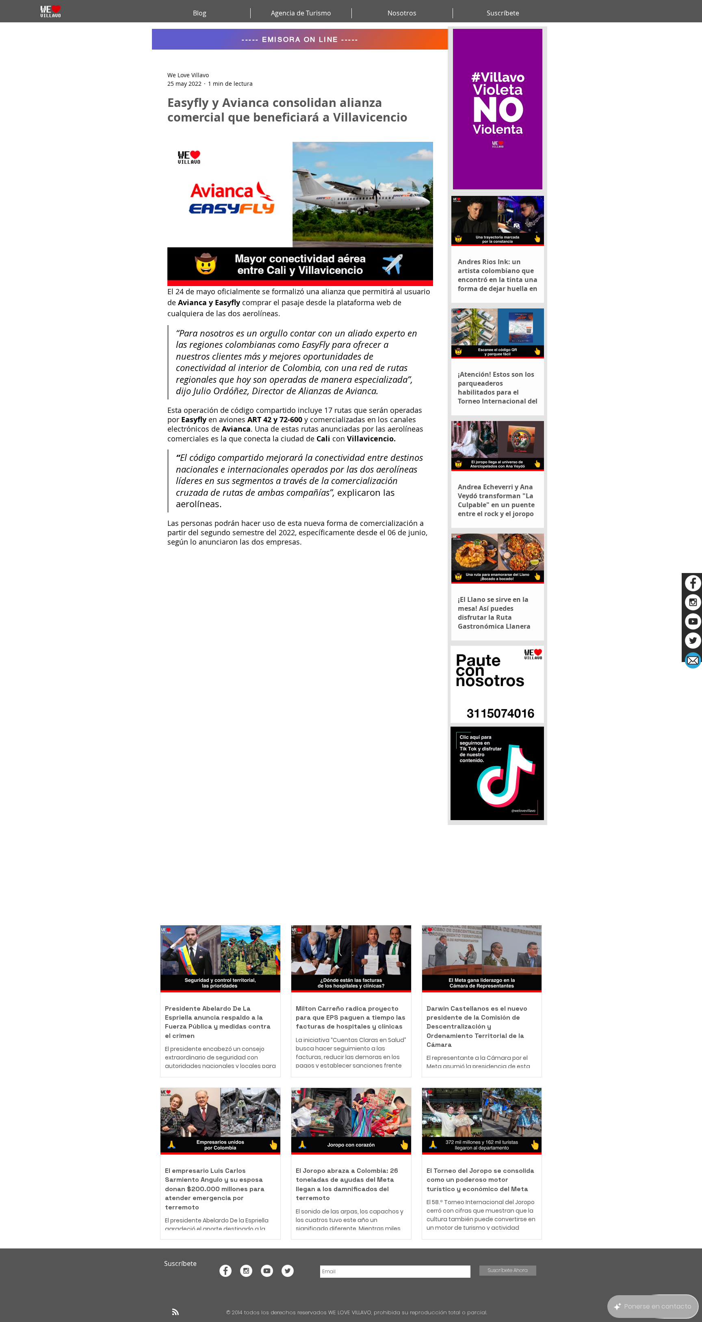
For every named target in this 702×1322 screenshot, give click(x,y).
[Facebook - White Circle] (693, 583)
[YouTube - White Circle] (693, 621)
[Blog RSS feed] (175, 1312)
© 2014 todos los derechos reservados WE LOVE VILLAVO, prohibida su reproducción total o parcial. (357, 1312)
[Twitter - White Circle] (693, 640)
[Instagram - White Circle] (693, 602)
